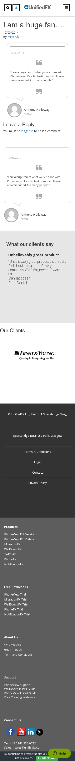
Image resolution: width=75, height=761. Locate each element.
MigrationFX (12, 544)
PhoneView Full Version (19, 534)
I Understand (46, 758)
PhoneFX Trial (13, 609)
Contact (37, 472)
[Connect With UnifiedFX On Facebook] (10, 732)
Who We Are (12, 645)
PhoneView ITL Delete (19, 539)
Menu (66, 7)
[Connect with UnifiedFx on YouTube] (21, 732)
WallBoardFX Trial (16, 604)
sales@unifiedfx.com (28, 747)
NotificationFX (13, 564)
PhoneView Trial (15, 594)
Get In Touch (13, 650)
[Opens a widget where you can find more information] (59, 754)
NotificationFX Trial (17, 614)
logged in (27, 131)
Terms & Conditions (37, 452)
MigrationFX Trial (15, 599)
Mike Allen (14, 37)
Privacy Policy (37, 483)
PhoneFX (10, 559)
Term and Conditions (18, 654)
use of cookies (23, 758)
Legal (37, 462)
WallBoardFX (12, 549)
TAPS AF (10, 554)
